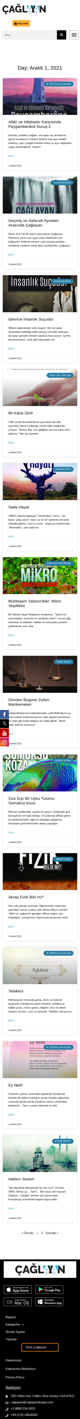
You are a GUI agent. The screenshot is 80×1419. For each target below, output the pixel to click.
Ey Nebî (15, 1085)
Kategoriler (13, 1324)
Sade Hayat (18, 507)
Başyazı (11, 1317)
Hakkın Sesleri (21, 1179)
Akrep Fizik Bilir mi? (26, 897)
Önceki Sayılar (15, 1331)
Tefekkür (16, 991)
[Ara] (61, 35)
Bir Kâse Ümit (20, 413)
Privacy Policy (15, 1377)
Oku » (11, 156)
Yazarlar (11, 1339)
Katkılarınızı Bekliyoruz (21, 1368)
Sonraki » (52, 1233)
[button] (74, 34)
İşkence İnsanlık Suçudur (30, 319)
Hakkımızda (13, 1360)
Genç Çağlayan (36, 1347)
